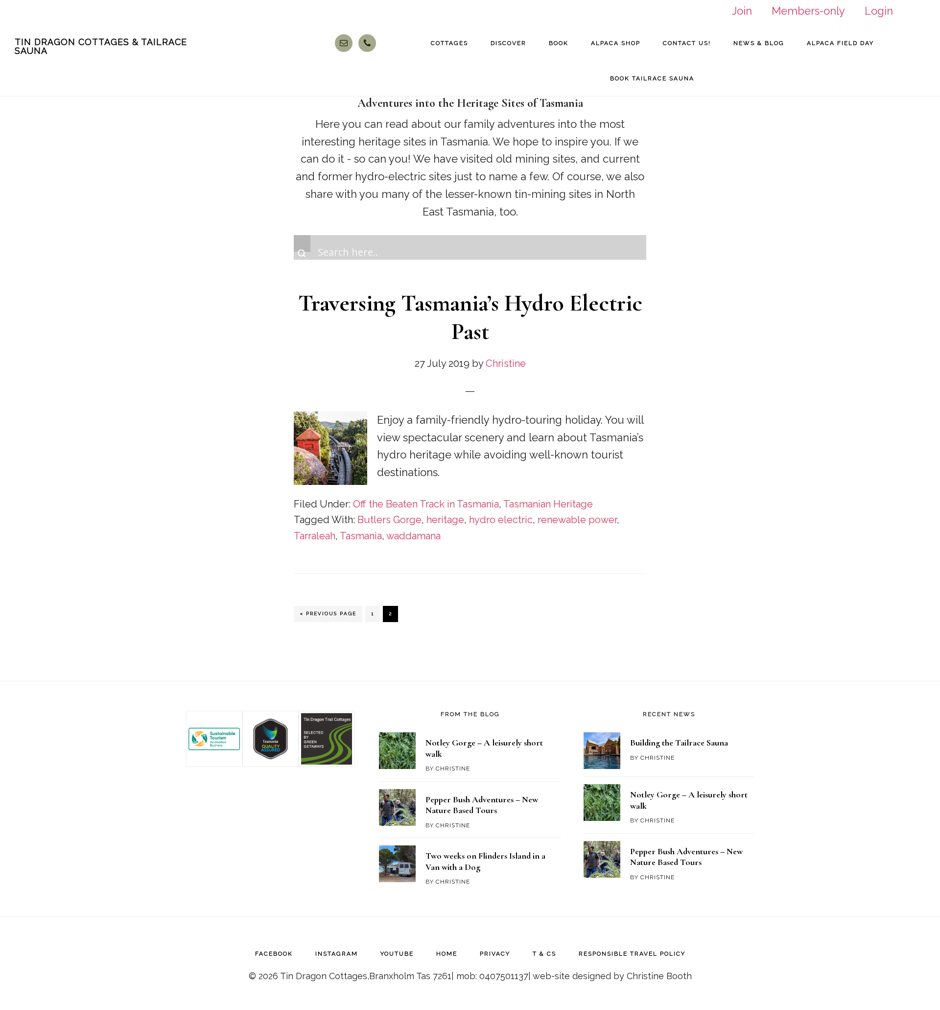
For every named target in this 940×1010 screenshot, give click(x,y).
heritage (445, 520)
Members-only (808, 10)
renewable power (577, 520)
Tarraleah (314, 536)
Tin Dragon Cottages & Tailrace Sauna (101, 46)
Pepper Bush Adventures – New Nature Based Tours (481, 805)
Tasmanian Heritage (548, 504)
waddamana (413, 536)
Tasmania (361, 536)
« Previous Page (328, 616)
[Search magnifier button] (302, 243)
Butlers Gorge (389, 520)
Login (879, 10)
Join (742, 10)
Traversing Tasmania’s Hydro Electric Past (470, 317)
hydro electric (501, 520)
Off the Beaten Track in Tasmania (426, 504)
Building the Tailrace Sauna (679, 742)
